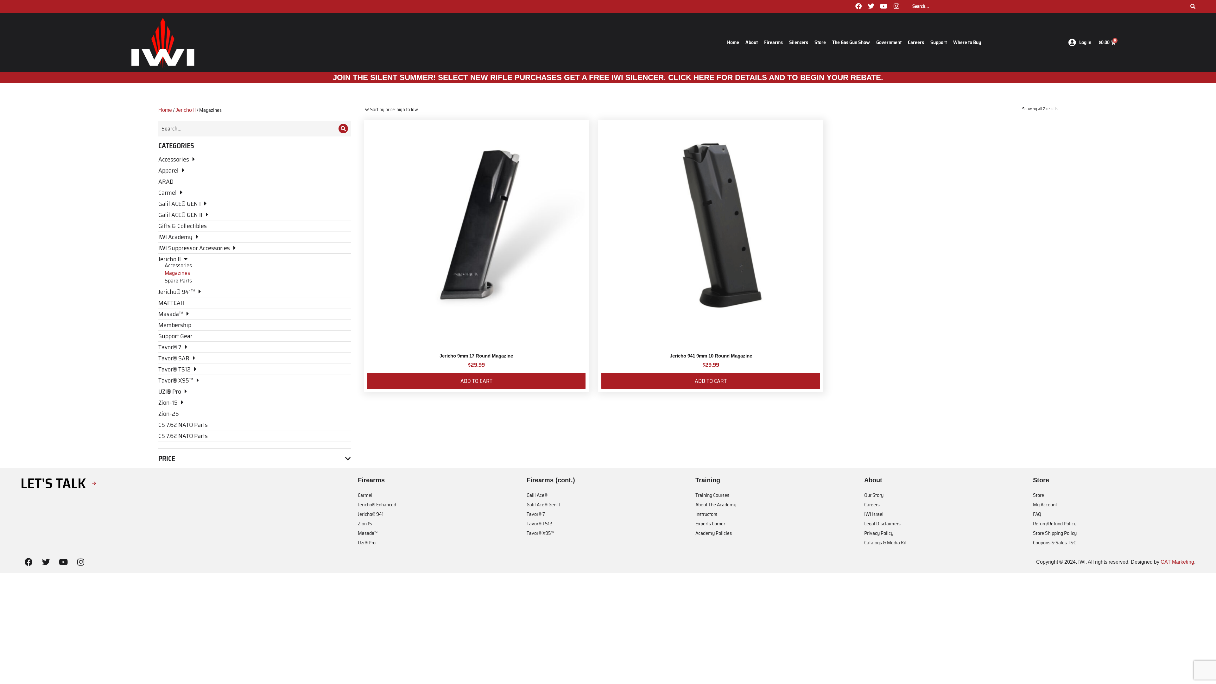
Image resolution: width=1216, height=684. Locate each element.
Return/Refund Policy (1054, 524)
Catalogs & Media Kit (885, 543)
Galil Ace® (537, 495)
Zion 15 (365, 524)
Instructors (706, 514)
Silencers (798, 42)
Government (889, 42)
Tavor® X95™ (540, 533)
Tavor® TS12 (539, 524)
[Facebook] (858, 6)
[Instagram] (896, 6)
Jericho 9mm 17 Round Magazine (476, 355)
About (751, 42)
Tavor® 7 (536, 514)
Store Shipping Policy (1055, 533)
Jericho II (185, 110)
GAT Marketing (1177, 562)
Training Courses (712, 495)
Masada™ (367, 533)
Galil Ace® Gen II (543, 505)
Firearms (773, 42)
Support (938, 42)
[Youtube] (883, 6)
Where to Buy (967, 42)
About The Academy (715, 505)
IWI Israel (874, 514)
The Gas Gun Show (851, 42)
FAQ (1037, 514)
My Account (1045, 505)
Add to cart (476, 381)
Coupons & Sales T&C (1054, 543)
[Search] (1193, 6)
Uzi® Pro (367, 543)
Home (733, 42)
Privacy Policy (878, 533)
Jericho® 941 (370, 514)
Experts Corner (710, 524)
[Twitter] (871, 6)
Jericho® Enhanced (377, 505)
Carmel (365, 495)
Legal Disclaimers (882, 524)
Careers (916, 42)
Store (820, 42)
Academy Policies (713, 533)
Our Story (874, 495)
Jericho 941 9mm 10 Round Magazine (711, 355)
